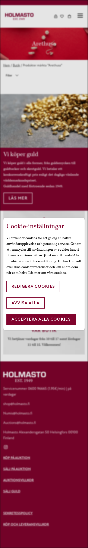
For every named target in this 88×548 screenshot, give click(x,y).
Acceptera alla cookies (41, 319)
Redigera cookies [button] (33, 286)
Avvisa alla (26, 303)
